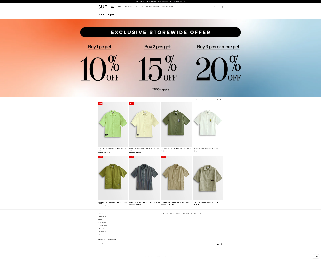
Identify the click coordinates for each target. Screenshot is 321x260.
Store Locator (102, 216)
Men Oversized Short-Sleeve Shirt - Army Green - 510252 (176, 148)
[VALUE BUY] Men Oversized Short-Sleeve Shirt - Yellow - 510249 (113, 203)
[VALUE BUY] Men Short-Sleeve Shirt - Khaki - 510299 (175, 202)
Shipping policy (173, 256)
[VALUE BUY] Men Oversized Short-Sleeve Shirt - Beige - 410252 (144, 149)
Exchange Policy (102, 225)
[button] (113, 7)
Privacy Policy (102, 231)
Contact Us (101, 228)
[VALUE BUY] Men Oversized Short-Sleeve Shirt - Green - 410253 (113, 149)
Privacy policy (165, 256)
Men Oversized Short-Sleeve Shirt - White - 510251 (206, 148)
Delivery (100, 219)
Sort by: (198, 99)
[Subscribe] (126, 244)
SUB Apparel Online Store (154, 256)
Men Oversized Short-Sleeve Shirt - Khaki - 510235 (206, 202)
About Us (100, 213)
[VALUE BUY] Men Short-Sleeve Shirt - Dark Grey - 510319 (144, 202)
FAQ (99, 234)
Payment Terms (102, 222)
